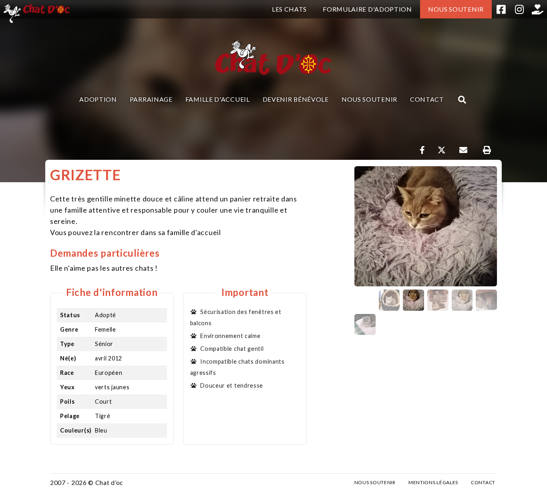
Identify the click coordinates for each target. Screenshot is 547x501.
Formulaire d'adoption (367, 9)
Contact (427, 99)
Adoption (98, 99)
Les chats (289, 9)
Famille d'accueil (217, 99)
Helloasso (538, 9)
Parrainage (151, 99)
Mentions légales (433, 482)
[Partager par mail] (463, 150)
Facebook (501, 9)
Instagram (519, 9)
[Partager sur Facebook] (422, 150)
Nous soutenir (456, 9)
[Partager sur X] (442, 150)
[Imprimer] (487, 150)
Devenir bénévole (296, 99)
